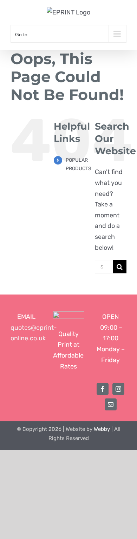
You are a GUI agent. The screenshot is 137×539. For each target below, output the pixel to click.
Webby (102, 429)
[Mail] (111, 404)
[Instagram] (118, 389)
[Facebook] (103, 389)
